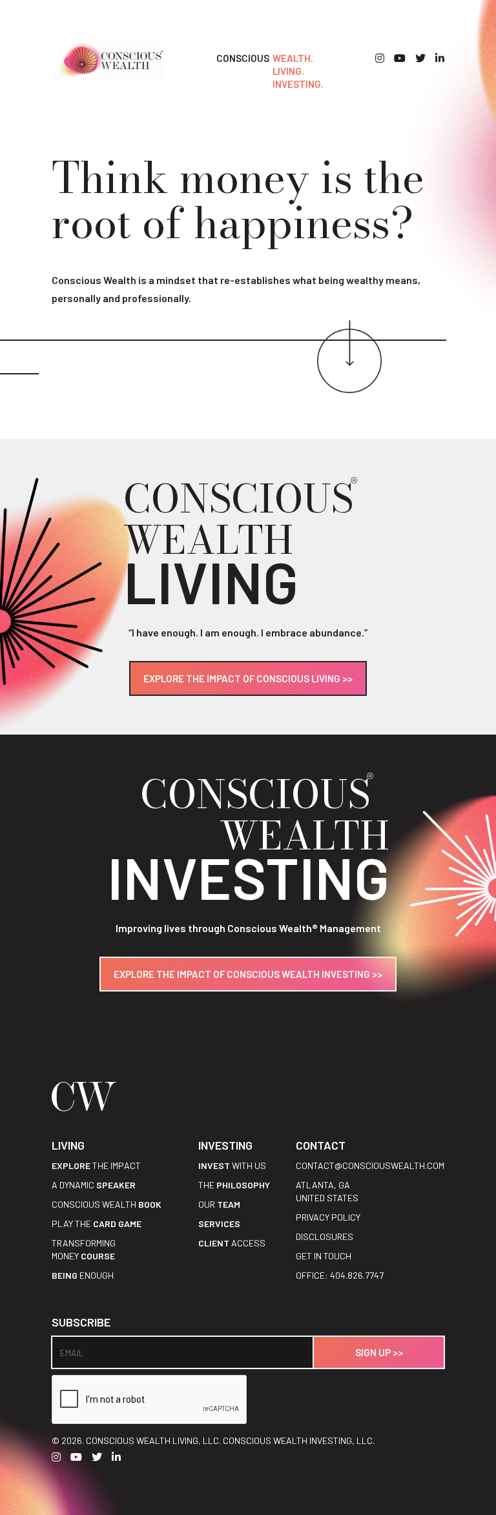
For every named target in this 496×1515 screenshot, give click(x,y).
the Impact (96, 1165)
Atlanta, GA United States (327, 1191)
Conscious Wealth (106, 1204)
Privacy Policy (328, 1217)
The (234, 1184)
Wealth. (293, 58)
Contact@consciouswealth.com (370, 1165)
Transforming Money (84, 1249)
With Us (232, 1165)
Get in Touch (323, 1255)
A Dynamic (94, 1184)
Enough (83, 1275)
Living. (288, 71)
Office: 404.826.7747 (340, 1275)
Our (219, 1204)
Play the (96, 1223)
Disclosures (324, 1236)
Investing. (298, 84)
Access (231, 1242)
